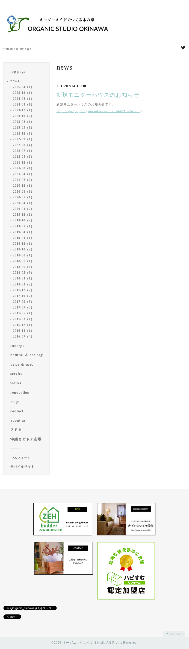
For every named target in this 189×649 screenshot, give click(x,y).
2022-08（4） (23, 145)
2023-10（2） (23, 116)
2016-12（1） (23, 325)
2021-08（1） (23, 168)
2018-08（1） (23, 255)
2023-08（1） (23, 121)
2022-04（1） (23, 156)
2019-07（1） (23, 226)
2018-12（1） (23, 243)
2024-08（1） (23, 98)
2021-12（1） (23, 162)
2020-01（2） (23, 209)
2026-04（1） (23, 87)
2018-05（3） (23, 272)
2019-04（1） (23, 232)
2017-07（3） (23, 307)
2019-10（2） (23, 220)
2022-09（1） (23, 139)
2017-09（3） (23, 301)
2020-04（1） (23, 203)
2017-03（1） (23, 319)
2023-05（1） (23, 127)
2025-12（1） (23, 92)
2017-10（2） (23, 296)
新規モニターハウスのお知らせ (97, 95)
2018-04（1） (23, 278)
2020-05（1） (23, 197)
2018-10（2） (23, 249)
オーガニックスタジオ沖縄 (83, 642)
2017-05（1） (23, 313)
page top (176, 634)
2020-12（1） (23, 185)
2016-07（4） (23, 336)
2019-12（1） (23, 214)
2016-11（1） (23, 330)
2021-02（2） (23, 180)
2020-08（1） (23, 191)
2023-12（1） (23, 110)
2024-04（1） (23, 104)
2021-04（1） (23, 174)
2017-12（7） (23, 290)
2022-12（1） (23, 133)
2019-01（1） (23, 238)
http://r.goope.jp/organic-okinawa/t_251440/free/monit (98, 111)
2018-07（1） (23, 261)
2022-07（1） (23, 151)
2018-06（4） (23, 267)
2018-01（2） (23, 284)
